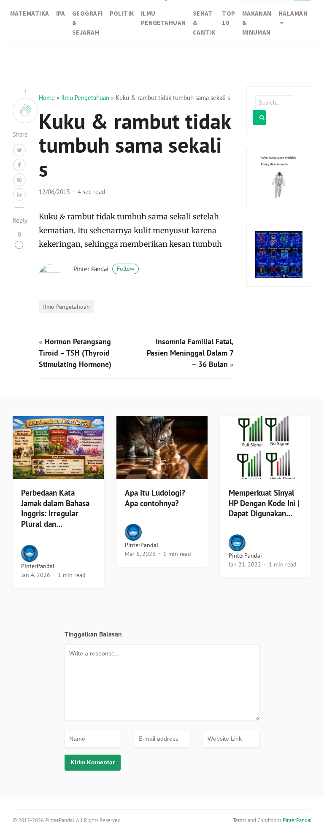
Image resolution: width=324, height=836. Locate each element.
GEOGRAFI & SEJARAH (87, 22)
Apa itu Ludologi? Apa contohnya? (155, 498)
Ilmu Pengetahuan (85, 98)
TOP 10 (228, 18)
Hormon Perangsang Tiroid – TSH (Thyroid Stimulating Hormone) (75, 353)
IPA (60, 13)
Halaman (293, 13)
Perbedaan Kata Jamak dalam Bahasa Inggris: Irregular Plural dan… (55, 508)
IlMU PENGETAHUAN (163, 18)
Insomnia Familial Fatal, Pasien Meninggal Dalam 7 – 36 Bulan (190, 353)
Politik (122, 13)
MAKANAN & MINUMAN (257, 22)
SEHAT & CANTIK (204, 22)
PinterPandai (37, 566)
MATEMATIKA (29, 13)
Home (47, 98)
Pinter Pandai (103, 269)
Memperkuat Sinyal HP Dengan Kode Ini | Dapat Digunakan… (264, 503)
